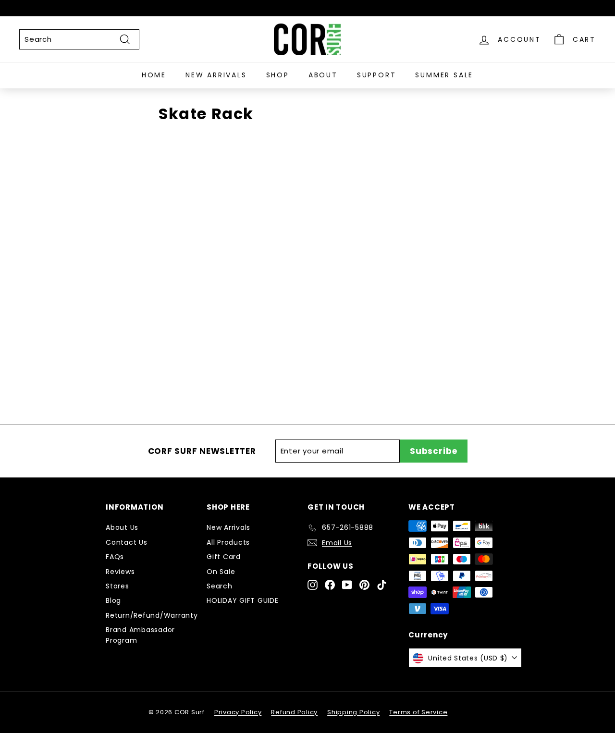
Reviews (120, 571)
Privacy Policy (238, 712)
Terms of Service (418, 712)
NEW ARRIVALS (216, 75)
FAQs (115, 557)
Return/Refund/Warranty (152, 615)
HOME (154, 75)
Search (220, 586)
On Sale (221, 571)
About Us (122, 527)
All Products (228, 542)
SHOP (277, 75)
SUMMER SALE (444, 75)
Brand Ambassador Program (140, 635)
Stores (117, 586)
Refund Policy (294, 712)
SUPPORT (376, 75)
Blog (113, 600)
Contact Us (127, 542)
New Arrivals (228, 527)
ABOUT (323, 75)
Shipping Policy (353, 712)
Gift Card (224, 557)
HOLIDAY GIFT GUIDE (243, 600)
